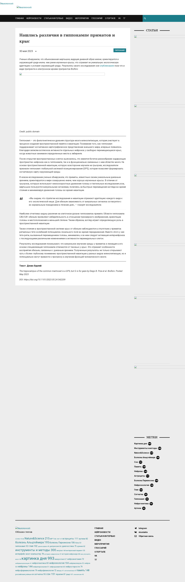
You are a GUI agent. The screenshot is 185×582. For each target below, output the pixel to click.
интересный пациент (75, 550)
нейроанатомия (75, 559)
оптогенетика (70, 571)
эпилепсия (79, 574)
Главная (19, 18)
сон (138, 462)
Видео (69, 18)
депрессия (55, 546)
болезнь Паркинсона (146, 480)
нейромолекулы (76, 563)
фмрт (69, 574)
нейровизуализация (23, 563)
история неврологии (52, 554)
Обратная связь (145, 536)
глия (138, 490)
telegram (142, 528)
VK (119, 18)
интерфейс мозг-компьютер (29, 554)
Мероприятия (82, 18)
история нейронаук (71, 554)
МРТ (53, 539)
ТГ (124, 18)
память (140, 467)
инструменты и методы (147, 448)
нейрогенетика (143, 503)
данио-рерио (43, 546)
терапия (61, 574)
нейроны (140, 471)
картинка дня (142, 444)
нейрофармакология (26, 570)
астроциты (141, 476)
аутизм (139, 508)
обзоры (60, 571)
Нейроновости (33, 18)
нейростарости (74, 567)
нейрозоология (143, 485)
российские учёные (24, 574)
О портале (110, 18)
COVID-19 (19, 539)
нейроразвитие (57, 567)
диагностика (69, 546)
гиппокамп (120, 50)
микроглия (61, 559)
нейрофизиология (47, 570)
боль (78, 543)
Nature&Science (143, 453)
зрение (81, 546)
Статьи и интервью (53, 18)
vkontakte (143, 532)
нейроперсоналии (41, 567)
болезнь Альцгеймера (146, 457)
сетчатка (140, 494)
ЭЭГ (59, 539)
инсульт (61, 550)
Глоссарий (96, 18)
